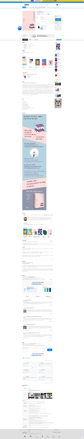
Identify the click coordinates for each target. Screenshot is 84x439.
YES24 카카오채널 (54, 429)
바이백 (31, 7)
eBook (38, 23)
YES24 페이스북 (55, 429)
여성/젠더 (31, 8)
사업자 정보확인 (40, 433)
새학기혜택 (49, 7)
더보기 (60, 53)
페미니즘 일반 (38, 8)
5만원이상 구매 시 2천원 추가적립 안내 (46, 19)
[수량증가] (59, 17)
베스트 (27, 7)
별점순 (51, 340)
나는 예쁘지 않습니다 (59, 65)
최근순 (48, 340)
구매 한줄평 (46, 360)
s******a (27, 308)
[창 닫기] (45, 26)
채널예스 (36, 7)
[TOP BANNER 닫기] (83, 1)
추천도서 (59, 7)
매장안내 (33, 7)
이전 (24, 298)
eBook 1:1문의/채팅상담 (59, 432)
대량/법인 (61, 7)
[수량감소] (56, 17)
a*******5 (27, 317)
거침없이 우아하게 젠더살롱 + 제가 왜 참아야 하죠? (35, 236)
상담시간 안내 (60, 433)
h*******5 (34, 374)
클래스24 (41, 7)
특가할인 (57, 7)
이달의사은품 (54, 7)
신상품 (28, 7)
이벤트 (30, 7)
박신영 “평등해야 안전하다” (41, 224)
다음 (27, 298)
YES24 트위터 (56, 429)
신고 (31, 308)
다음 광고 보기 (61, 5)
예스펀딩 (39, 7)
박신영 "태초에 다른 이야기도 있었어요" (28, 224)
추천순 (49, 340)
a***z (50, 367)
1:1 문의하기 (54, 433)
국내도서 (25, 8)
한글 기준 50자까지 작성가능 (26, 349)
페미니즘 (34, 8)
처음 (23, 298)
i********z (34, 367)
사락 (37, 7)
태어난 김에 (41, 28)
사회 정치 (28, 8)
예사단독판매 (51, 7)
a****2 (50, 374)
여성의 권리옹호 (58, 74)
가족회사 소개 (60, 429)
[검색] (47, 5)
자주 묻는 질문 (57, 433)
